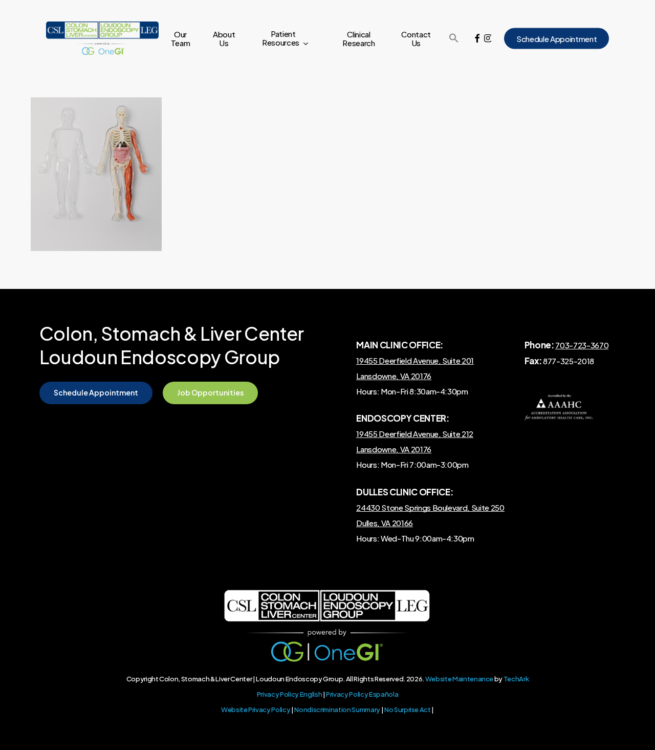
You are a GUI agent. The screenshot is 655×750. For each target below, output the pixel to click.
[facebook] (477, 39)
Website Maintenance (459, 679)
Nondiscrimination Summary (337, 709)
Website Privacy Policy (256, 709)
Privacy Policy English (289, 694)
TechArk (516, 679)
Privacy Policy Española (362, 694)
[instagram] (487, 39)
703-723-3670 (581, 345)
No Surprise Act (407, 709)
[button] (454, 38)
